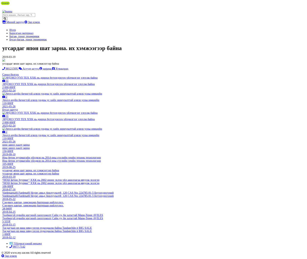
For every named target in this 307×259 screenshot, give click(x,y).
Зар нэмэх (33, 22)
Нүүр (12, 29)
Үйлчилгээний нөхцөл (28, 243)
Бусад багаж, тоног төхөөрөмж (28, 39)
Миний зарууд (15, 22)
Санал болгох (10, 74)
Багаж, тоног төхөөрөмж (24, 36)
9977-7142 (18, 246)
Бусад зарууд (10, 109)
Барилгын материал (21, 33)
